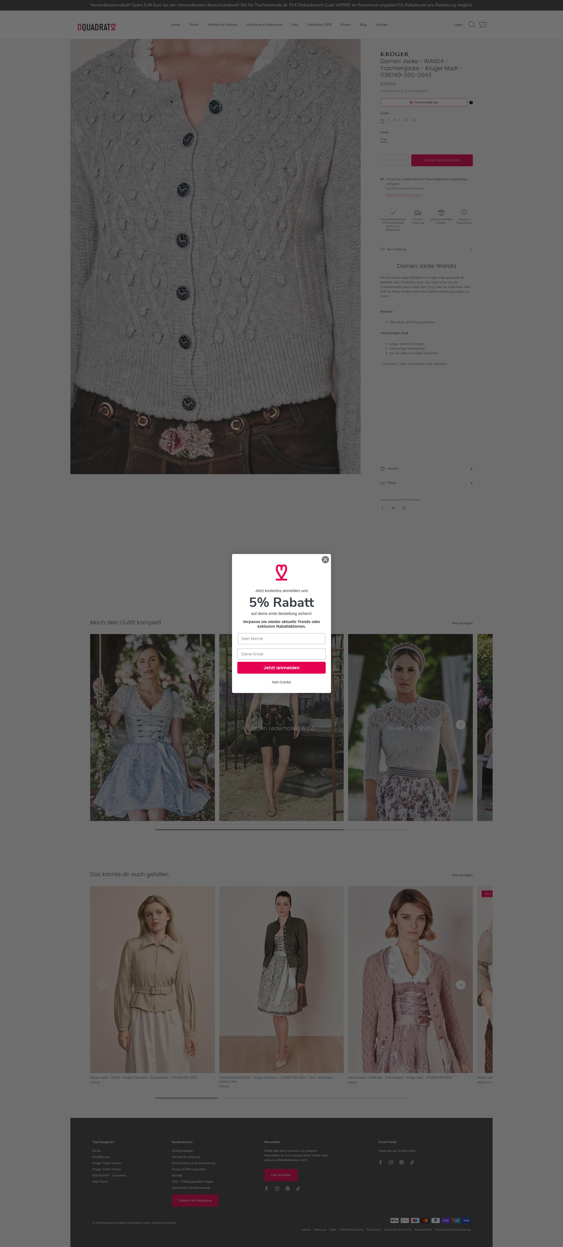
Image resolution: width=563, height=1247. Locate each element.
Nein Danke (281, 682)
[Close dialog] (325, 559)
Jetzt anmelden (281, 668)
